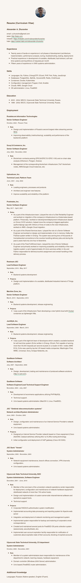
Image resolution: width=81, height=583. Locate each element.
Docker (71, 311)
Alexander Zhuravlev (40, 12)
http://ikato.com (17, 36)
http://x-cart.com (20, 374)
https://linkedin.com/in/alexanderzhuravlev (29, 38)
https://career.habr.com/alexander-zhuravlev (27, 41)
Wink (15, 132)
